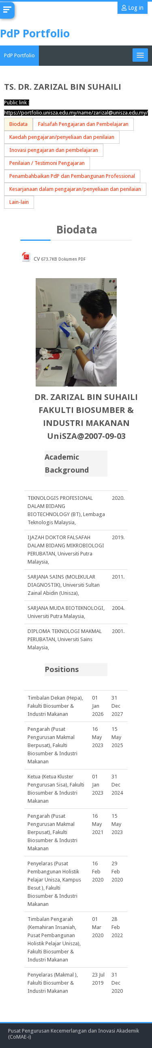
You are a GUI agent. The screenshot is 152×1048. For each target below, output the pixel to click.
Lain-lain (19, 202)
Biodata (18, 124)
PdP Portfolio (19, 55)
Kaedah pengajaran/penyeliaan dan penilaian (61, 137)
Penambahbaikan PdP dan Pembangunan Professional (72, 176)
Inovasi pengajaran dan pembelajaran (53, 150)
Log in (134, 7)
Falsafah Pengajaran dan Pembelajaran (83, 124)
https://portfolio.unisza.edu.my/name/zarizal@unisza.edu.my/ (76, 113)
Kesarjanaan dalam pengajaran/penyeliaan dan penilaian (75, 189)
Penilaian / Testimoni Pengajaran (47, 163)
